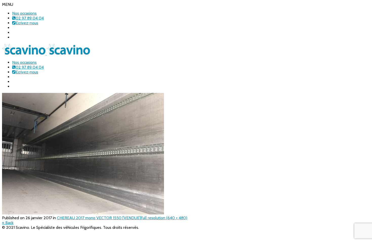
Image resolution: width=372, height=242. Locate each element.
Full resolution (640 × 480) (164, 217)
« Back (7, 222)
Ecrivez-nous (27, 23)
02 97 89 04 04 (30, 18)
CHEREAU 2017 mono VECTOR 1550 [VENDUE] (99, 217)
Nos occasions (24, 13)
